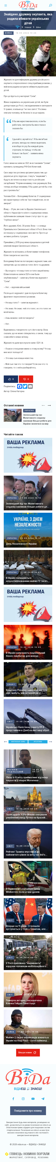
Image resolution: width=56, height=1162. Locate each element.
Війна (8, 33)
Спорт (11, 684)
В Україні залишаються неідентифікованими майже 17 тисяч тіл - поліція (26, 579)
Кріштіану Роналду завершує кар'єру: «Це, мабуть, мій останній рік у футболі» (26, 692)
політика (38, 742)
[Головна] (17, 27)
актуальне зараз (18, 742)
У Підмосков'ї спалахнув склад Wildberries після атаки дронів (23, 890)
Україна (29, 410)
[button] (49, 405)
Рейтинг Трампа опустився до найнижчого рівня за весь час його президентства (25, 853)
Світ (10, 721)
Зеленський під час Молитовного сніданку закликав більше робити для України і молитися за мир (37, 419)
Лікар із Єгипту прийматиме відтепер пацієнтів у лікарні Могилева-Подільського (27, 779)
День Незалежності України (21, 543)
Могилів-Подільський (15, 771)
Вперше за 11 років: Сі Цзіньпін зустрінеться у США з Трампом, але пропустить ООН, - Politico (26, 928)
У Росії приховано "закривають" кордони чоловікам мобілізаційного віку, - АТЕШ (26, 965)
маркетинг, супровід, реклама (29, 1157)
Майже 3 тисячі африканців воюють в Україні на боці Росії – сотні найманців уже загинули (27, 1039)
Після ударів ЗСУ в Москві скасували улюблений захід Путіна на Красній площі (26, 816)
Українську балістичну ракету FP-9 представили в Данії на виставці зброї (27, 729)
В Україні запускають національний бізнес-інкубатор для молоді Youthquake (25, 654)
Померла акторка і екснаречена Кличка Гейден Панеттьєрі (24, 1002)
